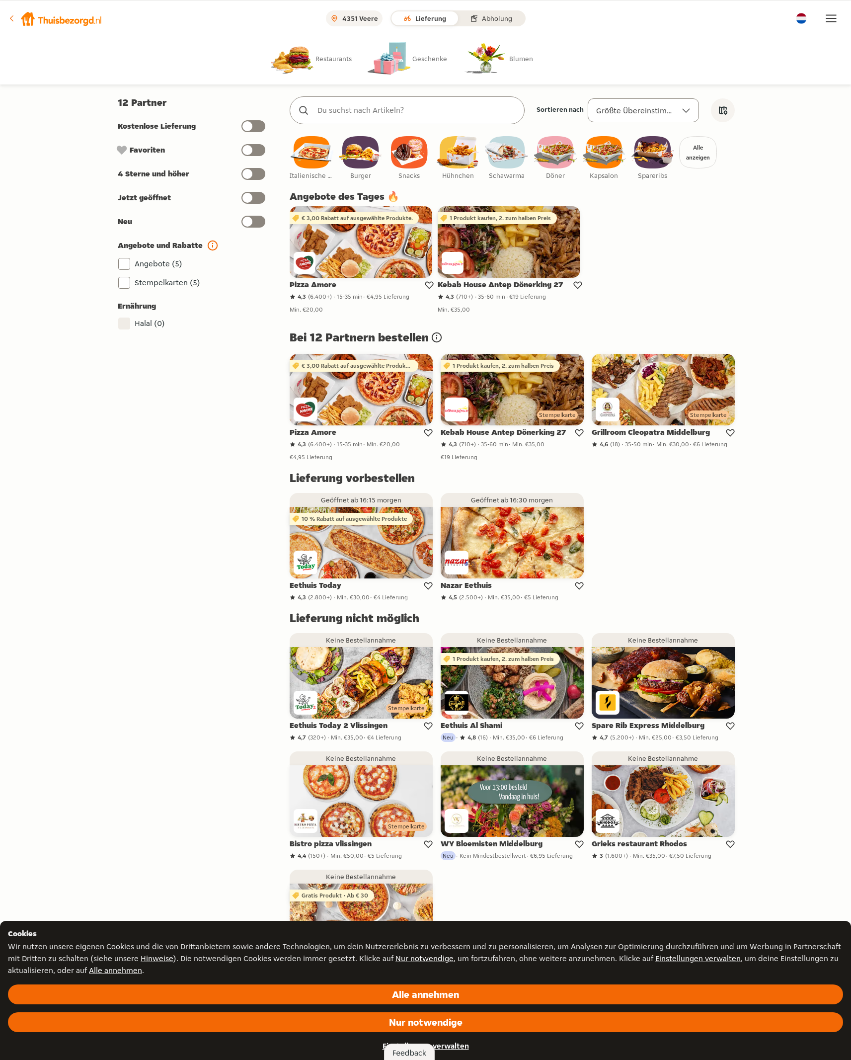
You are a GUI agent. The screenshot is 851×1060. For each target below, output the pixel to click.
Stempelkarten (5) (167, 282)
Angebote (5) (158, 263)
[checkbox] (312, 158)
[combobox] (417, 110)
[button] (55, 18)
